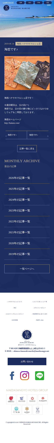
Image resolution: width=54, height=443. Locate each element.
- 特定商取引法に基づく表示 (39, 314)
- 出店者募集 (14, 320)
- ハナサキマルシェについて (14, 301)
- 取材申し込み (40, 320)
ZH (47, 3)
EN (21, 3)
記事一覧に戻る (27, 148)
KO (29, 3)
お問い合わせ (27, 361)
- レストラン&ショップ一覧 (39, 301)
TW (38, 3)
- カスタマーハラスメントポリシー (14, 314)
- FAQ (14, 307)
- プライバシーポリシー (39, 307)
